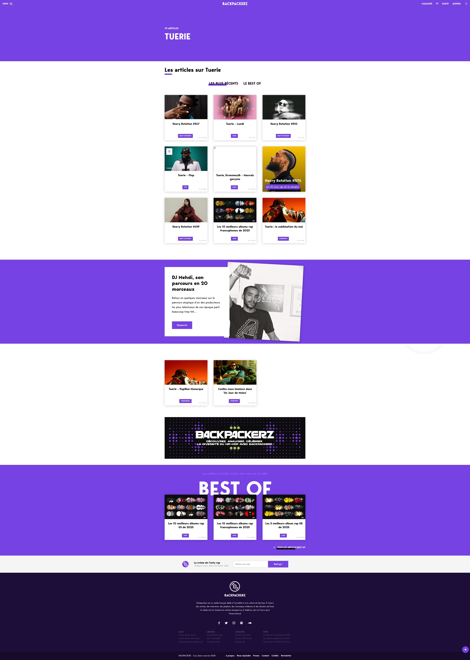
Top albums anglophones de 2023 (276, 638)
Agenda (456, 3)
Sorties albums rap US (187, 635)
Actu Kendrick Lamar (215, 635)
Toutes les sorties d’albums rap (191, 642)
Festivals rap (240, 642)
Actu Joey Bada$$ (214, 638)
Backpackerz (235, 3)
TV (437, 3)
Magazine (427, 3)
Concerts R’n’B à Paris (243, 638)
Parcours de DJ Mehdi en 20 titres (276, 642)
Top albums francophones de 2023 (276, 635)
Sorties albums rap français (189, 638)
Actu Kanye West (213, 642)
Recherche (466, 4)
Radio (445, 3)
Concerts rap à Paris (243, 635)
